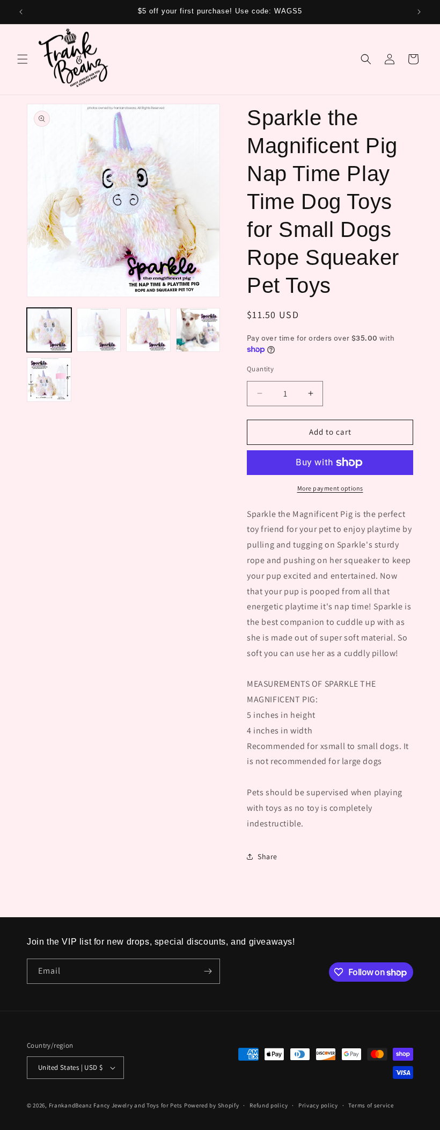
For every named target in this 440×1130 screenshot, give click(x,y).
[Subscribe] (207, 971)
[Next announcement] (419, 12)
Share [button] (267, 856)
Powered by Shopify (211, 1105)
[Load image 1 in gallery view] (49, 330)
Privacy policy (318, 1105)
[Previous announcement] (21, 12)
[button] (22, 59)
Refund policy (269, 1105)
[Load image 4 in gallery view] (198, 330)
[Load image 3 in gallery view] (148, 330)
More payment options (330, 488)
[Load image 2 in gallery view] (99, 330)
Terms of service (370, 1105)
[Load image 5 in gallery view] (49, 379)
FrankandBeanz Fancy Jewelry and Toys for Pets (116, 1105)
